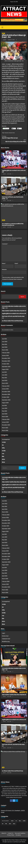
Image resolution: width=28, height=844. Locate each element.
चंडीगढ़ (3, 448)
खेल (3, 445)
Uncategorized (6, 439)
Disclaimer (18, 835)
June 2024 (4, 408)
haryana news (12, 132)
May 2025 (4, 377)
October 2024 (5, 397)
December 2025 (6, 358)
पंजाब (3, 453)
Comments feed (6, 638)
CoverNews (15, 841)
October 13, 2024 (11, 39)
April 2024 (4, 413)
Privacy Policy (10, 835)
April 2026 (4, 347)
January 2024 (5, 422)
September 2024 (6, 400)
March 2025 (5, 383)
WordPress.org (6, 641)
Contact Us (10, 833)
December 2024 (6, 391)
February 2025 (5, 386)
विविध (3, 456)
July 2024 (4, 405)
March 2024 (5, 416)
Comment (5, 244)
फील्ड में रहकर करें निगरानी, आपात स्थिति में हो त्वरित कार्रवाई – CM (13, 317)
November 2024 (6, 394)
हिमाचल (3, 462)
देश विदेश (4, 450)
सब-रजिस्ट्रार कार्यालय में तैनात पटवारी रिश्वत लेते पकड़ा (12, 320)
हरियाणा (3, 33)
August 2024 (5, 402)
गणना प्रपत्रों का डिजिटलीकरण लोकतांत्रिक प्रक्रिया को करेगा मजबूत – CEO (14, 307)
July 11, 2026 (9, 173)
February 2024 (5, 419)
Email (16, 263)
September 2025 (6, 366)
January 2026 (5, 355)
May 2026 (4, 344)
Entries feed (5, 636)
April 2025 (4, 380)
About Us (4, 833)
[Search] (25, 27)
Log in (3, 633)
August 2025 (5, 369)
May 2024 (4, 411)
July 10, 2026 (9, 227)
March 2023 (5, 427)
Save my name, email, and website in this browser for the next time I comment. (13, 278)
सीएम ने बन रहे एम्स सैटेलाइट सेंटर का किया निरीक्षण (15, 140)
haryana (6, 132)
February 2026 (5, 352)
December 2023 (6, 425)
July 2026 (4, 338)
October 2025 (5, 363)
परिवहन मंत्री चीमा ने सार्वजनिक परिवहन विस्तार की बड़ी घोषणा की (14, 310)
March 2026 (5, 350)
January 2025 (5, 388)
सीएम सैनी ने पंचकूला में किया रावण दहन (10, 137)
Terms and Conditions (20, 833)
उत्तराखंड (4, 442)
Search (3, 291)
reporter (4, 39)
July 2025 (4, 372)
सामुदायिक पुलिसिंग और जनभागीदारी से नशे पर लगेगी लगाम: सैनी (14, 313)
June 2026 (4, 341)
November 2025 (6, 361)
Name (4, 263)
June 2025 (4, 375)
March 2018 (5, 430)
